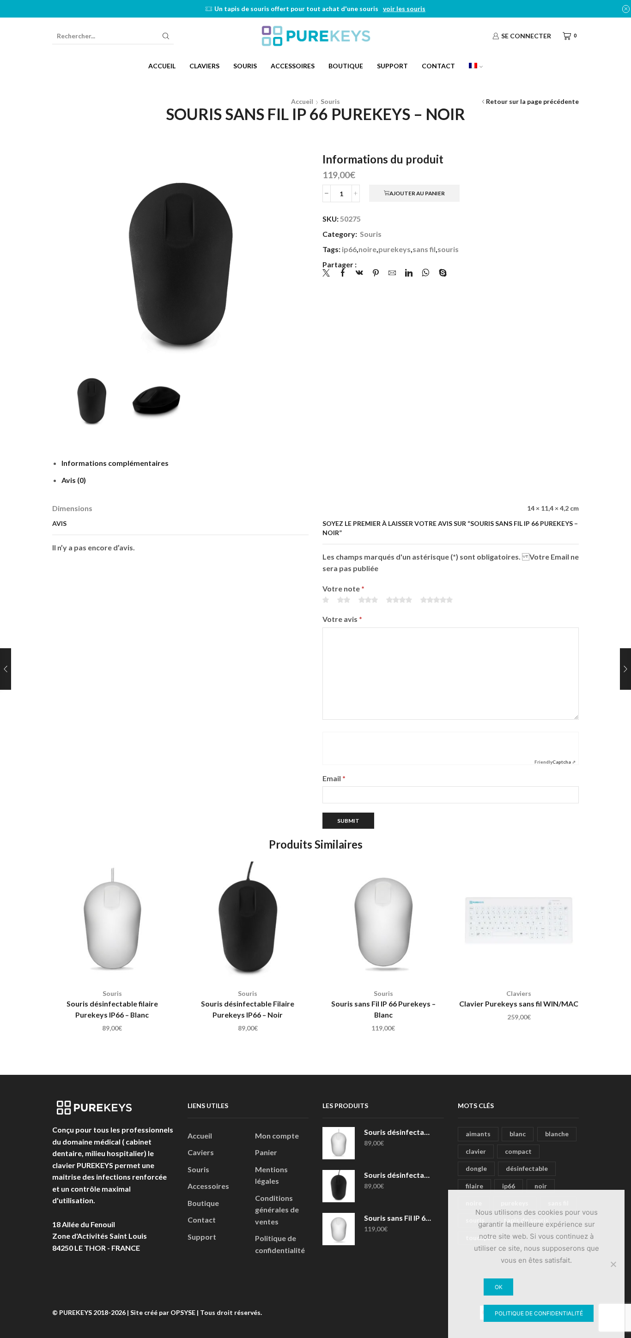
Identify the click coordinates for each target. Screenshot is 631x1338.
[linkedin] (408, 273)
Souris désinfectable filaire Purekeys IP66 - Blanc (398, 1131)
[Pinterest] (376, 273)
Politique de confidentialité (280, 1244)
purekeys (394, 249)
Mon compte (277, 1135)
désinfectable (527, 1168)
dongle (476, 1168)
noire (367, 249)
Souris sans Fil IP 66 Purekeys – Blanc (383, 1009)
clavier (476, 1151)
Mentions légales (271, 1175)
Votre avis (342, 619)
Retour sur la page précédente (532, 101)
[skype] (440, 273)
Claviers (204, 66)
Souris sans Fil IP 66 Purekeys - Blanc (398, 1217)
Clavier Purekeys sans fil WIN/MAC (518, 1003)
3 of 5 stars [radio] (368, 600)
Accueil (162, 66)
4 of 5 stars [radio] (399, 600)
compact (518, 1151)
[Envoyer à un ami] (392, 273)
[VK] (359, 273)
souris (448, 249)
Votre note (343, 588)
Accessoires (293, 66)
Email (334, 778)
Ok (499, 1287)
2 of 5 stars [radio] (343, 600)
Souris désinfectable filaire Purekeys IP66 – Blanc (112, 1009)
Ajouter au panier (417, 193)
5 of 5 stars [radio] (436, 600)
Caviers (201, 1152)
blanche (557, 1134)
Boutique (345, 66)
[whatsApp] (425, 273)
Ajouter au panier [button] (117, 966)
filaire (474, 1186)
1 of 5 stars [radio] (325, 600)
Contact (438, 66)
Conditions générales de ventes (277, 1209)
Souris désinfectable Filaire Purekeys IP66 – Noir (247, 1009)
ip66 (349, 249)
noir (540, 1186)
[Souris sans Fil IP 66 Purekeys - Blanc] (338, 1229)
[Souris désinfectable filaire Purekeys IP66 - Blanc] (338, 1143)
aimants (478, 1134)
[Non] (613, 1264)
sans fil (424, 249)
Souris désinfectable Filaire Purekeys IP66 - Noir (398, 1174)
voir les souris (404, 8)
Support (392, 66)
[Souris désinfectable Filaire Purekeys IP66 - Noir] (338, 1186)
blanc (518, 1134)
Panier (266, 1152)
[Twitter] (328, 273)
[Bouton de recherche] (166, 36)
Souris (245, 66)
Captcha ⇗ (555, 762)
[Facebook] (342, 273)
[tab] (115, 462)
